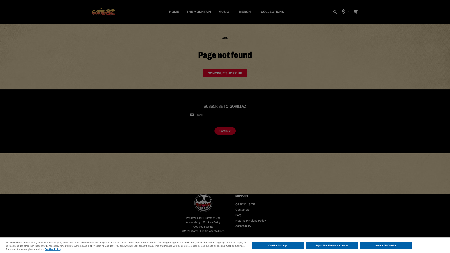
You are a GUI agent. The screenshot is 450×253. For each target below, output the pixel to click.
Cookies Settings (277, 245)
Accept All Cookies (385, 245)
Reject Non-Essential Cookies (332, 245)
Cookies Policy (53, 249)
